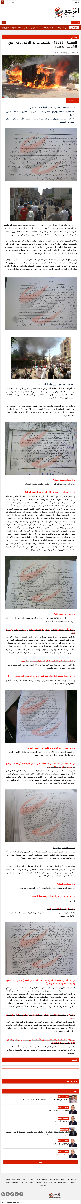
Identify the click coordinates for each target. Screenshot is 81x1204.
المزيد (40, 1162)
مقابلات (7, 1179)
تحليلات (38, 1179)
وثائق (13, 1179)
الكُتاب (31, 1182)
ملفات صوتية (62, 1182)
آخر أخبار (74, 27)
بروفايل (24, 1179)
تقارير (62, 1179)
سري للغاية (24, 1182)
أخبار (68, 1179)
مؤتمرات (38, 1182)
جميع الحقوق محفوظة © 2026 (10, 1202)
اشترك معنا (43, 1185)
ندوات (45, 1182)
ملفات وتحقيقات (54, 1179)
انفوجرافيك (71, 1182)
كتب (18, 1179)
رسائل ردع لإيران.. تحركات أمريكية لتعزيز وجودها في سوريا (47, 27)
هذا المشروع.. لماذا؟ (12, 1182)
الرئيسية (75, 22)
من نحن (36, 1185)
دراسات (31, 1179)
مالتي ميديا (52, 1182)
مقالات (44, 1179)
